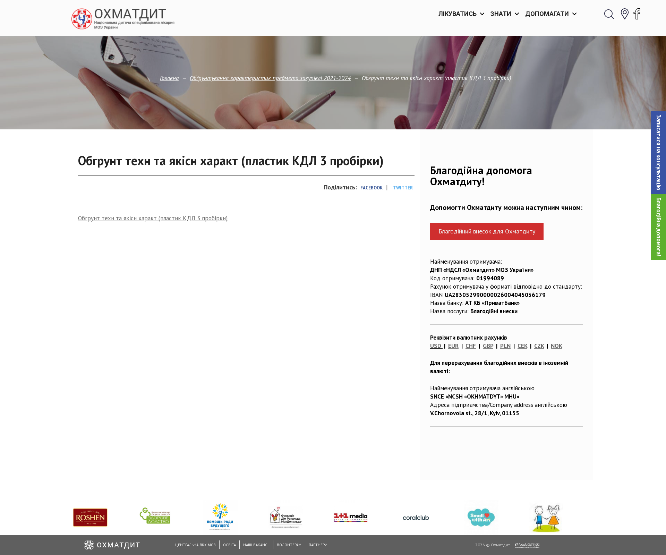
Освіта (229, 545)
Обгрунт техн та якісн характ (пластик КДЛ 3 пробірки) (153, 218)
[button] (658, 152)
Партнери (318, 545)
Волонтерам (289, 545)
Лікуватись (457, 13)
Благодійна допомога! (659, 226)
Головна (169, 78)
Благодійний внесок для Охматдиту (486, 231)
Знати (500, 13)
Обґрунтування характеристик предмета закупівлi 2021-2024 (270, 78)
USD (435, 346)
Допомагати (547, 13)
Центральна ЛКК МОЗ (195, 545)
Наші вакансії (256, 545)
